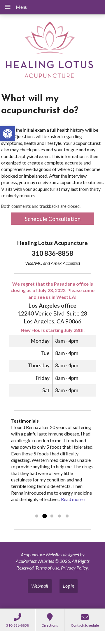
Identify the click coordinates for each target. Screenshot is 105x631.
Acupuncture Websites (41, 554)
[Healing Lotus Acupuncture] (52, 52)
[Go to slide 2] (44, 516)
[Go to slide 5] (67, 516)
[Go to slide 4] (59, 516)
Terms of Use (47, 567)
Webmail (39, 586)
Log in (68, 586)
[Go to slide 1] (37, 516)
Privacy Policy (74, 567)
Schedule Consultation (52, 218)
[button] (7, 133)
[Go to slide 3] (52, 516)
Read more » (73, 499)
